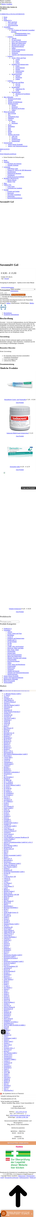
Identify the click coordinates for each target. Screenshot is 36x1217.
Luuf (6, 888)
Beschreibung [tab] (8, 313)
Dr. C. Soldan (8, 782)
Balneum (7, 729)
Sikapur (6, 1010)
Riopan (6, 981)
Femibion (7, 816)
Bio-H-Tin (7, 739)
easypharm (8, 800)
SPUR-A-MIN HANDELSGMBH (14, 1025)
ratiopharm (8, 968)
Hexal (6, 857)
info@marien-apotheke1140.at (20, 1115)
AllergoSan (8, 707)
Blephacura (7, 747)
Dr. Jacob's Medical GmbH (12, 785)
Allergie (9, 632)
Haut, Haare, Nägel (13, 650)
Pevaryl (6, 951)
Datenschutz (30, 1176)
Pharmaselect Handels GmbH (13, 955)
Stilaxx (6, 1031)
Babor (6, 726)
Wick (6, 1084)
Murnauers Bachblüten (11, 907)
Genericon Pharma (10, 831)
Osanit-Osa (7, 940)
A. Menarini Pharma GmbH (12, 693)
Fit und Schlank (12, 641)
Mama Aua (8, 893)
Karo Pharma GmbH (10, 867)
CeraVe (7, 760)
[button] (18, 294)
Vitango (6, 1076)
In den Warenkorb (5, 294)
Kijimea (6, 868)
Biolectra (7, 744)
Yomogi (6, 1087)
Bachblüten (10, 635)
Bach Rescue (8, 728)
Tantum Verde (8, 1041)
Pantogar (7, 945)
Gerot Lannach (9, 834)
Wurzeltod (7, 1085)
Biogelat (7, 742)
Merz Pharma (8, 901)
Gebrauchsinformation (7, 287)
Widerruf (33, 1177)
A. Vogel (7, 695)
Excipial (7, 814)
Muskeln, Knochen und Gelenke (16, 658)
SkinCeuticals (8, 1018)
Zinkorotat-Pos (8, 1090)
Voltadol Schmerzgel (15, 608)
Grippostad (7, 840)
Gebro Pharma (9, 829)
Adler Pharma (9, 700)
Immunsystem (11, 653)
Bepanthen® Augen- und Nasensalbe (15, 399)
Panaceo (7, 943)
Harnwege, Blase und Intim (15, 648)
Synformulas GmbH (10, 1038)
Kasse (14, 154)
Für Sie (9, 645)
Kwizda (7, 873)
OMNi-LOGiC (9, 933)
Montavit (7, 902)
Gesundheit (7, 630)
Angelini (7, 713)
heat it (6, 850)
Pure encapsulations (11, 966)
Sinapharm (7, 1013)
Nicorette (7, 916)
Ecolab (6, 803)
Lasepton (7, 880)
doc (5, 775)
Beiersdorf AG (9, 733)
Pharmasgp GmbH (10, 956)
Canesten (7, 759)
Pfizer (6, 953)
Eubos (6, 809)
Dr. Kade (7, 787)
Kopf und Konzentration (14, 654)
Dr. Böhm (7, 780)
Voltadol (7, 1079)
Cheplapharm (8, 762)
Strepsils (7, 1033)
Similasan (7, 1012)
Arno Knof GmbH (10, 718)
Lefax (6, 881)
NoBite (6, 917)
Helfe (6, 853)
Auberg (7, 723)
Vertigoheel (7, 1067)
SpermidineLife (9, 1023)
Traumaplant (8, 1058)
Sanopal (7, 997)
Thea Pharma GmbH (10, 1053)
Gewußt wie (8, 836)
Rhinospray (8, 978)
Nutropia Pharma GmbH (11, 924)
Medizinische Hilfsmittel (11, 679)
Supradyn (7, 1035)
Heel (6, 852)
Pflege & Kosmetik (9, 681)
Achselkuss (8, 698)
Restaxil (7, 976)
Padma (6, 942)
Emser (6, 804)
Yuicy (6, 1089)
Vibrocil (7, 1071)
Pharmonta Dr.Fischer (11, 958)
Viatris (6, 1069)
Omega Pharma (9, 930)
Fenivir (6, 818)
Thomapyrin (8, 1056)
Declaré (6, 767)
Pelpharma (7, 948)
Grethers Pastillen (9, 839)
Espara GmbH (8, 808)
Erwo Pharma (9, 806)
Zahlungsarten (24, 1177)
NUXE (6, 925)
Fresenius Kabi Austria (11, 822)
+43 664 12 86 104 (22, 1117)
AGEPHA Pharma (10, 702)
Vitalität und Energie (13, 671)
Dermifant (7, 769)
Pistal (6, 960)
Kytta (6, 875)
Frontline (7, 824)
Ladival (7, 878)
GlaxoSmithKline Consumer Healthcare (16, 837)
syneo (6, 1036)
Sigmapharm (8, 1009)
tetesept (6, 1051)
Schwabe (7, 1005)
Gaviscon (7, 827)
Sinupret (7, 1017)
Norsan (6, 919)
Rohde (6, 984)
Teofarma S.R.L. (9, 1048)
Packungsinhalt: (5, 290)
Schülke (7, 1004)
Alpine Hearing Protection (12, 711)
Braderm (7, 749)
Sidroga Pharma (9, 1007)
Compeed (7, 765)
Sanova (7, 1000)
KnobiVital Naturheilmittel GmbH (14, 871)
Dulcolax (7, 798)
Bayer (6, 731)
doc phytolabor (9, 777)
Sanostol (7, 999)
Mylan (6, 909)
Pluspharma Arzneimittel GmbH (14, 961)
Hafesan (7, 844)
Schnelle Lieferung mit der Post (10, 1096)
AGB (2, 1177)
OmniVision (8, 935)
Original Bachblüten (10, 937)
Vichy (7, 1072)
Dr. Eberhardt (8, 783)
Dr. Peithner (8, 791)
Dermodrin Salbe (15, 466)
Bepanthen (8, 734)
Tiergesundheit (8, 682)
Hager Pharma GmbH (11, 845)
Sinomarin (7, 1015)
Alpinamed (8, 710)
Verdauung (10, 669)
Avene (6, 725)
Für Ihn (9, 643)
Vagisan (6, 1064)
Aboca (6, 697)
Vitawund (7, 1077)
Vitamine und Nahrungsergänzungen (18, 672)
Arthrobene (7, 720)
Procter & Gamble (9, 963)
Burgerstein (8, 756)
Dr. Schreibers (8, 795)
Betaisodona (8, 738)
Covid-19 (10, 637)
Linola (6, 884)
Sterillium (7, 1030)
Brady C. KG (8, 751)
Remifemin (7, 974)
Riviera (6, 982)
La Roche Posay (10, 876)
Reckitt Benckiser (9, 971)
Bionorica (7, 746)
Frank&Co (7, 821)
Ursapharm (8, 1062)
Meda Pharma (8, 896)
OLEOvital (7, 929)
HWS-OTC (8, 858)
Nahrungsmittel (11, 659)
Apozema (7, 716)
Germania (7, 832)
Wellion (6, 1082)
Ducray (7, 796)
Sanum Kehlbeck (9, 1002)
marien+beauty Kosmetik (11, 676)
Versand (6, 278)
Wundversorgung (12, 674)
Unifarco (7, 1061)
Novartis (7, 920)
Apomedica (8, 715)
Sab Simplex (8, 987)
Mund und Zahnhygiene (14, 656)
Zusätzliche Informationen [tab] (11, 314)
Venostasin (7, 1066)
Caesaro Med (8, 757)
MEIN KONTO (5, 149)
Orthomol (7, 938)
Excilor (6, 813)
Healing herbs (9, 849)
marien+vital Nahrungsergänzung (13, 677)
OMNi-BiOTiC (9, 932)
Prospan (7, 964)
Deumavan (7, 770)
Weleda (7, 1080)
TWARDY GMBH (10, 1059)
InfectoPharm (8, 860)
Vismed (6, 1074)
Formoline (7, 819)
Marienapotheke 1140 (11, 894)
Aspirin (7, 721)
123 (1, 690)
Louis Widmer (9, 886)
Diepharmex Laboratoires (12, 772)
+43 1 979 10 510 (21, 1112)
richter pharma (8, 979)
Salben (8, 303)
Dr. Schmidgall (9, 793)
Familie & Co (8, 628)
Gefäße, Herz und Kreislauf (15, 646)
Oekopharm (8, 927)
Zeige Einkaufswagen (6, 154)
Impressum (21, 1176)
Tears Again (8, 1044)
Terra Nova (7, 1049)
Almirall (7, 708)
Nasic (6, 911)
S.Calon (7, 986)
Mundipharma (8, 906)
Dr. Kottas (8, 788)
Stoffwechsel (11, 668)
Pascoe (6, 947)
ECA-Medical (8, 801)
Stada (6, 1027)
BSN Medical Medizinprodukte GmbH (16, 754)
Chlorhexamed (8, 764)
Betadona (7, 736)
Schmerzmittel (11, 666)
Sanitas (6, 994)
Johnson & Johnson (10, 865)
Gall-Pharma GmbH (10, 826)
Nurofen (7, 922)
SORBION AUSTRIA (11, 1022)
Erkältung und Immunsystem (15, 638)
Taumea (6, 1043)
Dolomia (7, 778)
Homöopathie (11, 651)
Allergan (7, 703)
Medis (6, 899)
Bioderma (7, 741)
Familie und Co (11, 640)
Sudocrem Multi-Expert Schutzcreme (18, 433)
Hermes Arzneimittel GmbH (12, 855)
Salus (6, 991)
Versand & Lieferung (11, 1177)
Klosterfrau (8, 870)
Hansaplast (8, 847)
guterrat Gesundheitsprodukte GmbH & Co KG (18, 842)
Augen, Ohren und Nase (14, 633)
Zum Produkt (20, 402)
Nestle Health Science (11, 912)
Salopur (6, 989)
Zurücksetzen (14, 291)
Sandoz (6, 992)
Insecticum (7, 862)
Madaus (6, 889)
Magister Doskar (9, 891)
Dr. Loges (7, 790)
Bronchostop (8, 752)
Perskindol (7, 950)
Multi (6, 904)
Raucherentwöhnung (13, 661)
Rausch (7, 969)
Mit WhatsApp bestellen (18, 294)
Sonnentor (7, 1020)
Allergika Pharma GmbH (11, 705)
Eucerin (7, 811)
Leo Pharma (8, 883)
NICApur (7, 914)
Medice (32, 303)
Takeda (6, 1040)
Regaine (7, 973)
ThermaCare (8, 1054)
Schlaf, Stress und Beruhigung (16, 664)
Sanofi (6, 996)
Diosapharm (8, 773)
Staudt (6, 1028)
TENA (6, 1046)
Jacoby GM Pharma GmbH (12, 863)
